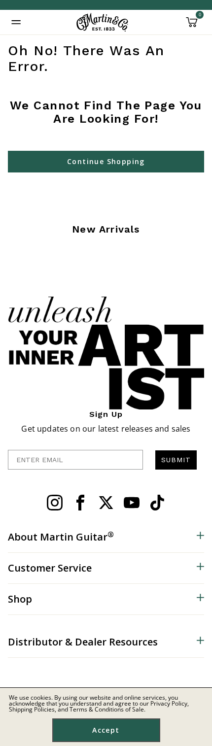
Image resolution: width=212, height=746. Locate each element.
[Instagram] (55, 502)
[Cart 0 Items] (191, 25)
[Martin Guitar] (102, 22)
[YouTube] (132, 502)
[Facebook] (80, 502)
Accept (105, 730)
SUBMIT (176, 460)
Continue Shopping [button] (106, 161)
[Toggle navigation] (16, 22)
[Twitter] (106, 502)
